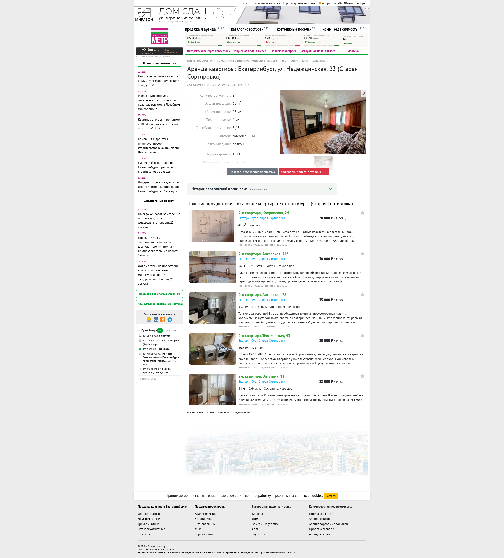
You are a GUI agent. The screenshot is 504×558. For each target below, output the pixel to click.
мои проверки (356, 3)
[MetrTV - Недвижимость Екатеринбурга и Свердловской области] (159, 35)
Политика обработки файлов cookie (266, 552)
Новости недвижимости (159, 63)
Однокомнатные (149, 514)
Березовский (204, 534)
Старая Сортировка (332, 203)
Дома (255, 519)
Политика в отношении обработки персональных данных (218, 552)
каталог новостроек (247, 29)
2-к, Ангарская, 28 (262, 294)
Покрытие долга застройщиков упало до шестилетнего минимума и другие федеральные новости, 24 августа (159, 246)
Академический (206, 514)
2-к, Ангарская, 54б (263, 253)
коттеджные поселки (294, 29)
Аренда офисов (320, 519)
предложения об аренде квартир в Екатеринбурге (258, 203)
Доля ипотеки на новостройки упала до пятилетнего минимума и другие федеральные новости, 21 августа (159, 274)
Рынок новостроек (284, 51)
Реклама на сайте (147, 552)
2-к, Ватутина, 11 (261, 376)
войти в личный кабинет (262, 3)
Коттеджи (258, 514)
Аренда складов (320, 534)
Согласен (331, 496)
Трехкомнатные (148, 524)
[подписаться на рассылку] (149, 319)
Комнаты (144, 534)
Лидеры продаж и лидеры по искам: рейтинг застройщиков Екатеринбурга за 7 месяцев (159, 186)
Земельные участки (265, 524)
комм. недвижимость (340, 29)
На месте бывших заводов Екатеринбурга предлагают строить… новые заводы (157, 167)
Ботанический (204, 519)
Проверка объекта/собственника (159, 294)
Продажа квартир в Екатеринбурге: (162, 506)
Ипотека (353, 51)
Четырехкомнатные (151, 529)
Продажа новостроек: (210, 506)
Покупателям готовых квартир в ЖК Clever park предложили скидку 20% (159, 80)
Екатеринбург (247, 218)
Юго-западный (205, 524)
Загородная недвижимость (318, 51)
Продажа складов (321, 529)
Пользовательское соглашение (172, 552)
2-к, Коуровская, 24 (263, 212)
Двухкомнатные (149, 519)
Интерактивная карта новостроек (208, 51)
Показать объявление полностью (252, 172)
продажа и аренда (200, 29)
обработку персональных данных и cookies (288, 495)
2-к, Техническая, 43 (264, 335)
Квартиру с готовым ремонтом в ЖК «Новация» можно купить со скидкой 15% (159, 123)
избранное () (331, 3)
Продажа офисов (321, 514)
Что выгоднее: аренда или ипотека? (160, 304)
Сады (255, 529)
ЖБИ (198, 529)
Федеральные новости (159, 201)
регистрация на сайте (300, 3)
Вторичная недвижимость (250, 51)
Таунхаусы (259, 534)
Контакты (290, 552)
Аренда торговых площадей (328, 524)
